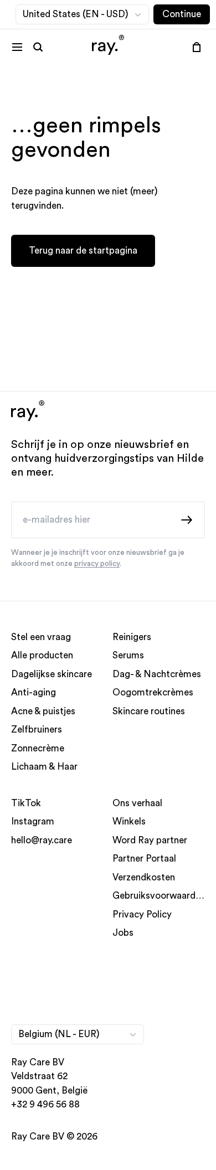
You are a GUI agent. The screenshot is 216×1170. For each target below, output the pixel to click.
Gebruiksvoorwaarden (158, 895)
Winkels (129, 821)
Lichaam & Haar (44, 766)
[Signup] (187, 519)
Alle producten (42, 655)
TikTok (26, 802)
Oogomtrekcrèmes (152, 692)
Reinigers (131, 636)
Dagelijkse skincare (51, 673)
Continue (181, 14)
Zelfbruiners (36, 729)
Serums (128, 655)
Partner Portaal (144, 858)
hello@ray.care (41, 839)
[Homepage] (108, 47)
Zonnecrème (37, 747)
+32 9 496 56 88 (45, 1104)
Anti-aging (33, 692)
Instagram (32, 821)
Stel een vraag (41, 636)
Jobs (122, 932)
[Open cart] (196, 47)
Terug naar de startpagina (83, 250)
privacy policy (97, 564)
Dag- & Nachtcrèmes (156, 673)
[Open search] (38, 47)
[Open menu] (17, 47)
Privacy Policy (142, 914)
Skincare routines (148, 710)
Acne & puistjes (43, 710)
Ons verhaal (137, 802)
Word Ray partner (149, 839)
